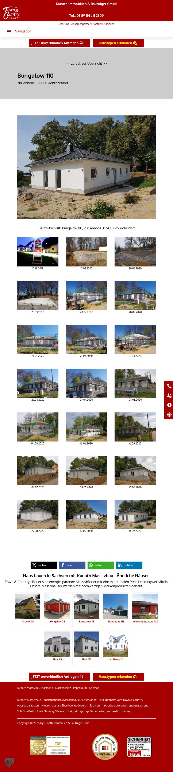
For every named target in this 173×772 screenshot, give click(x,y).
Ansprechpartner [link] (81, 23)
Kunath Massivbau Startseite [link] (35, 687)
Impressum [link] (80, 687)
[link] (11, 19)
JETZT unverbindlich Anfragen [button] (55, 43)
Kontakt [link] (97, 23)
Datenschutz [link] (63, 687)
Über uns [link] (64, 23)
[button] (17, 31)
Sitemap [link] (94, 687)
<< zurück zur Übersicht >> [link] (86, 63)
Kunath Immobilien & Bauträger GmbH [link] (86, 4)
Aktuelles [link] (109, 23)
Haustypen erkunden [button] (115, 43)
